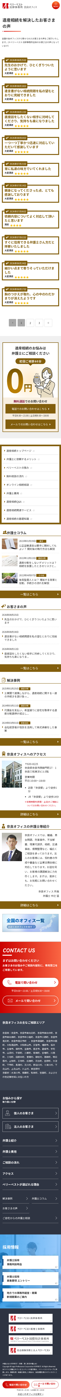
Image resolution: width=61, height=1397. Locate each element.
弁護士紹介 (10, 1140)
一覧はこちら (29, 594)
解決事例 (8, 1198)
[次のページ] (48, 323)
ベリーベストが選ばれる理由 (21, 1184)
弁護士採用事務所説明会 (14, 1262)
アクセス (8, 1173)
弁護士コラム (39, 1198)
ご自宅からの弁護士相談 (16, 1218)
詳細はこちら (29, 814)
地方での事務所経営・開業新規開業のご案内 (22, 1295)
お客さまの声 (10, 1208)
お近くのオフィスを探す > (30, 1394)
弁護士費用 (10, 1151)
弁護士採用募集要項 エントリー (18, 1279)
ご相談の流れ (11, 1162)
